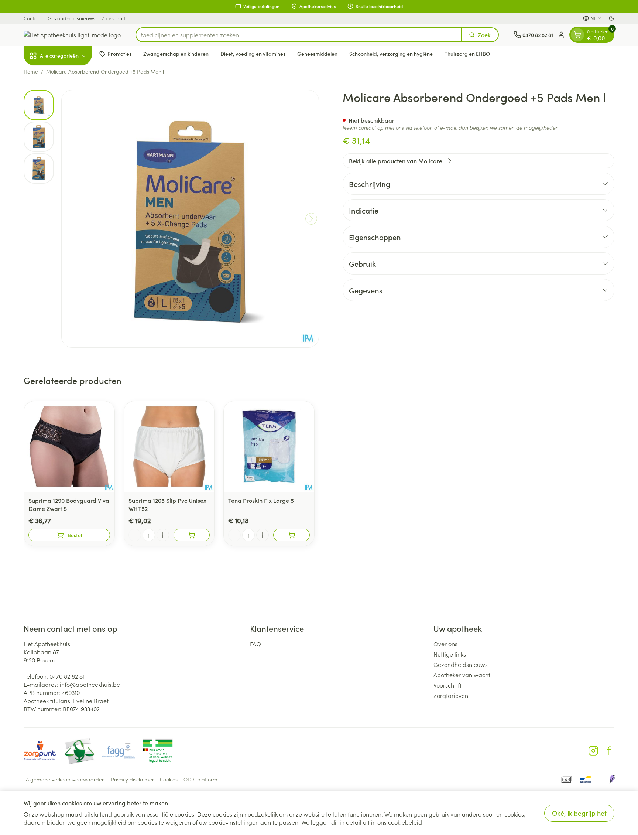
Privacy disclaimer (132, 779)
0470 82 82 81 (67, 676)
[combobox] (299, 34)
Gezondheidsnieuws (71, 18)
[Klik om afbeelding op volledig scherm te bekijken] (190, 218)
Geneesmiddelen (317, 53)
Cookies (169, 779)
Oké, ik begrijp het (579, 813)
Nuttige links (449, 654)
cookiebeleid (405, 822)
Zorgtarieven (450, 695)
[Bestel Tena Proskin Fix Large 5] (291, 535)
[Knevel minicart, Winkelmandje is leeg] (577, 34)
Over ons (445, 644)
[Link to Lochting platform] (612, 779)
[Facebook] (608, 750)
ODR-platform (200, 779)
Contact (33, 18)
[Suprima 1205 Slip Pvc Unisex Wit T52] (169, 446)
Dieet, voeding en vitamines (252, 53)
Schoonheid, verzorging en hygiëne (391, 53)
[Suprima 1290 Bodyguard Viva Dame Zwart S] (69, 446)
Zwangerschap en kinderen (176, 53)
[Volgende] (311, 219)
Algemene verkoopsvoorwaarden (65, 779)
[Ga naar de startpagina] (72, 35)
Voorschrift (113, 18)
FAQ (255, 644)
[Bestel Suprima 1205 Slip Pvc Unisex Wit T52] (192, 535)
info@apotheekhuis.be (90, 684)
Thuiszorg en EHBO (467, 53)
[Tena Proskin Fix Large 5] (269, 446)
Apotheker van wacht (461, 675)
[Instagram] (593, 750)
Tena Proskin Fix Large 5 (261, 500)
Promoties (119, 53)
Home (31, 71)
